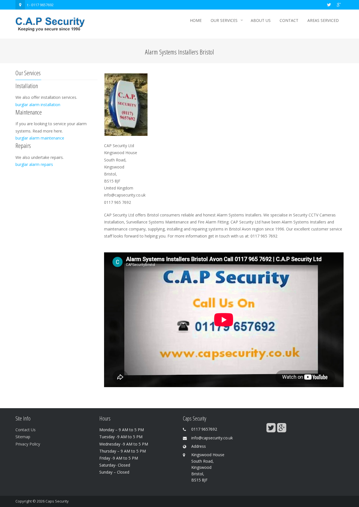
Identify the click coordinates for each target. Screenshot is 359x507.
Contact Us (25, 429)
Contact (289, 20)
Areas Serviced (323, 20)
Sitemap (22, 436)
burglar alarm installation (37, 104)
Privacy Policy (27, 444)
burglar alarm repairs (34, 164)
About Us (261, 20)
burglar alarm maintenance (39, 138)
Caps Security (57, 501)
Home (196, 20)
